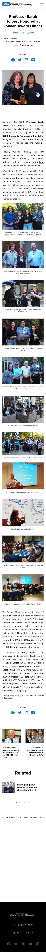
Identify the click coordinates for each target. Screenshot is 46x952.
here (41, 162)
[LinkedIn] (26, 59)
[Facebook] (13, 59)
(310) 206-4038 (25, 932)
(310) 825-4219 (25, 925)
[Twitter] (20, 59)
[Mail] (33, 59)
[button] (16, 802)
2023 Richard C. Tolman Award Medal (21, 136)
